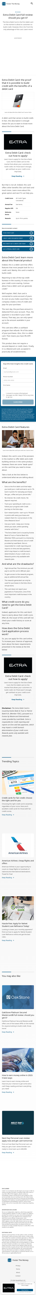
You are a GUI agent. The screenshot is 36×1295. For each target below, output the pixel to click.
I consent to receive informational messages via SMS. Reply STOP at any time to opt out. (19, 395)
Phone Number (8, 377)
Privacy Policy (23, 411)
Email (5, 368)
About (18, 1272)
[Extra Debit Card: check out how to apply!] (18, 142)
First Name (6, 385)
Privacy (18, 1266)
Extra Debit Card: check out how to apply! (18, 154)
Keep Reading (17, 176)
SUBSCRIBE (18, 402)
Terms (18, 1269)
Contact (18, 1276)
